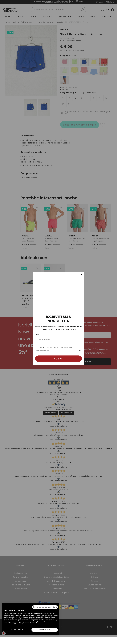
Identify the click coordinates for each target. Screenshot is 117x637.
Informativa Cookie (31, 623)
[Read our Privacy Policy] (80, 350)
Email (37, 334)
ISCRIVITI (58, 358)
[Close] (81, 274)
